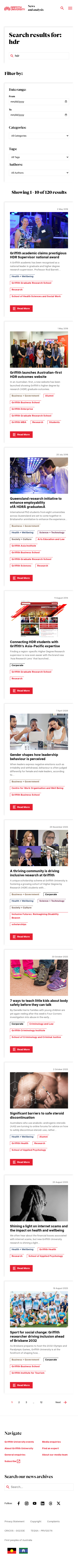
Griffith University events (19, 1441)
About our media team (55, 1454)
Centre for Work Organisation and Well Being (37, 788)
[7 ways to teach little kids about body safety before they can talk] (39, 978)
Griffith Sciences (21, 565)
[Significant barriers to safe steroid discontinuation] (39, 1090)
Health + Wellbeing (22, 276)
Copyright (35, 1521)
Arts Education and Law (51, 539)
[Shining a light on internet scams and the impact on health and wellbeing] (39, 1203)
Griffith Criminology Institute (28, 1030)
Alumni (49, 395)
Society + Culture (22, 539)
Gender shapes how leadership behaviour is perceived (34, 757)
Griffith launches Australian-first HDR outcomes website (36, 375)
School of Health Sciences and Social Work (36, 296)
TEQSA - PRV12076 (41, 1530)
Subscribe (11, 1461)
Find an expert (50, 1448)
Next (58, 1402)
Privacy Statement (14, 1521)
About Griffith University (19, 1448)
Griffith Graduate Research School (31, 283)
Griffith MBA (19, 422)
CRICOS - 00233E (15, 1530)
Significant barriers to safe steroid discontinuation (37, 1115)
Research (17, 289)
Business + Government (25, 395)
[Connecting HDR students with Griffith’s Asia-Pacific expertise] (39, 619)
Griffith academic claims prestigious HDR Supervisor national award (38, 255)
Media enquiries (51, 1441)
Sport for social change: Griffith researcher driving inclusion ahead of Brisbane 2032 (37, 1336)
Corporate (17, 665)
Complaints (53, 1521)
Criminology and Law (41, 1024)
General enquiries (15, 1454)
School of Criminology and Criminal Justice (36, 1037)
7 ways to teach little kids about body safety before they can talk (39, 1003)
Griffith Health (20, 1143)
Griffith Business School (26, 402)
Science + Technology (51, 532)
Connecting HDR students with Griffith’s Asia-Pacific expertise (35, 644)
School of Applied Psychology (29, 1150)
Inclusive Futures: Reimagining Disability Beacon (35, 916)
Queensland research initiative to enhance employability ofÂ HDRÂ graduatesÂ (36, 503)
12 (41, 1402)
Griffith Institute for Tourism (28, 1373)
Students (54, 422)
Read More (23, 308)
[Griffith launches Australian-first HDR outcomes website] (39, 349)
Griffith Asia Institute (24, 545)
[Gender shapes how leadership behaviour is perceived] (39, 732)
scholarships (19, 924)
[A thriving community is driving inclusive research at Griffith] (39, 848)
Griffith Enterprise (22, 409)
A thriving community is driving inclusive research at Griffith (34, 873)
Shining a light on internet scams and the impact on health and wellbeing (39, 1228)
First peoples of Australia (18, 1540)
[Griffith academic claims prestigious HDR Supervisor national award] (39, 230)
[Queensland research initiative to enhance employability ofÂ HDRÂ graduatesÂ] (39, 475)
